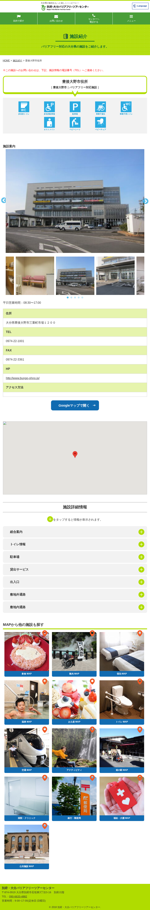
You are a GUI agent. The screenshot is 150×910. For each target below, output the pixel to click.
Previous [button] (3, 201)
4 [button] (78, 297)
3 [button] (75, 297)
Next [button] (147, 201)
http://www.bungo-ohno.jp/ (23, 378)
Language (142, 6)
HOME (6, 60)
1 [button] (68, 297)
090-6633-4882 (18, 896)
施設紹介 (17, 60)
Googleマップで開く (74, 405)
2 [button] (71, 297)
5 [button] (82, 297)
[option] (75, 201)
